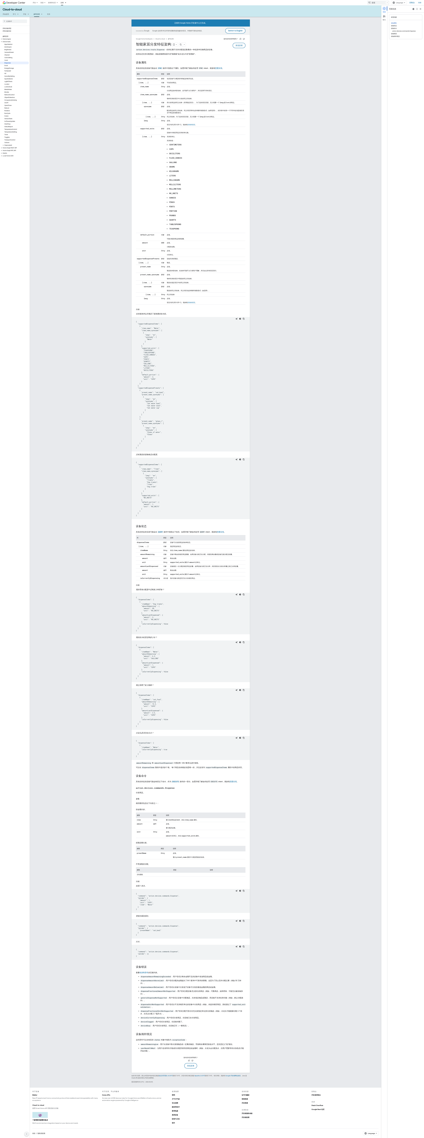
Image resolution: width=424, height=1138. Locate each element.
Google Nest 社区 (318, 1109)
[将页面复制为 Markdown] (181, 44)
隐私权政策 (41, 1133)
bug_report (413, 9)
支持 (48, 14)
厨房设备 (175, 1115)
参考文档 (37, 14)
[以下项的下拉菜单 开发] (29, 14)
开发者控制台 (316, 1095)
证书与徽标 (245, 1095)
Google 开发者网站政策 (233, 1076)
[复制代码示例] (243, 319)
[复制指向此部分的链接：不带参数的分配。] (152, 864)
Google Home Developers (144, 39)
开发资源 (245, 1103)
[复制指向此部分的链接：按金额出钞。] (149, 809)
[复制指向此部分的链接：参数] (141, 799)
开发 (34, 3)
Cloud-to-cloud (12, 9)
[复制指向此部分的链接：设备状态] (149, 526)
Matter (34, 1095)
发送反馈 (239, 45)
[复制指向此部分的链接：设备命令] (149, 776)
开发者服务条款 (247, 1113)
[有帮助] (240, 39)
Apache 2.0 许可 (200, 1076)
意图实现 (218, 68)
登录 (419, 3)
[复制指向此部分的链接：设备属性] (149, 62)
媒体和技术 (176, 1107)
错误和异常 (143, 973)
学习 (14, 14)
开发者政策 (245, 1117)
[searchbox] (15, 21)
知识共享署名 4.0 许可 (166, 1076)
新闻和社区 (52, 3)
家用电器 (175, 1111)
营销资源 (245, 1099)
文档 (62, 3)
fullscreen (417, 9)
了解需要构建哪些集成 (40, 1120)
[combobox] (378, 3)
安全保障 (175, 1103)
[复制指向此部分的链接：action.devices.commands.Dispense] (177, 788)
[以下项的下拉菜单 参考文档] (42, 14)
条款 (33, 1133)
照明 (173, 1095)
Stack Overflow (317, 1105)
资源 (42, 3)
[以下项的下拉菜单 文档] (66, 2)
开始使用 (6, 14)
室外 (173, 1123)
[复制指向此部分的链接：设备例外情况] (154, 1034)
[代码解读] (236, 319)
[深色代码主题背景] (240, 319)
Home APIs (106, 1095)
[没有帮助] (243, 39)
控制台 (412, 3)
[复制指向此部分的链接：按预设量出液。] (150, 842)
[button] (14, 39)
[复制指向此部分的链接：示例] (141, 309)
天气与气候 (176, 1099)
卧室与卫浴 (176, 1119)
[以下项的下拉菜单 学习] (18, 14)
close (420, 9)
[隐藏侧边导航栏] (26, 1134)
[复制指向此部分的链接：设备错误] (149, 967)
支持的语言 (191, 125)
